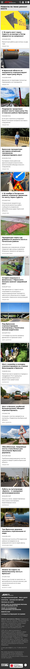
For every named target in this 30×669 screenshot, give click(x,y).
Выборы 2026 (5, 611)
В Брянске (5, 382)
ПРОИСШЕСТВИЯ (7, 253)
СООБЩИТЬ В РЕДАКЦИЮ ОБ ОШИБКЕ (13, 614)
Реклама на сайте (7, 602)
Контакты (4, 600)
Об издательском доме (9, 597)
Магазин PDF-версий (16, 600)
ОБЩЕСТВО (5, 46)
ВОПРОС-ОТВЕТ (7, 587)
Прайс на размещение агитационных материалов (11, 608)
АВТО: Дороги (6, 339)
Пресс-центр (23, 597)
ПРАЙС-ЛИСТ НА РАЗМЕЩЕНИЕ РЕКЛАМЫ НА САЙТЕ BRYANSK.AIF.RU (14, 605)
